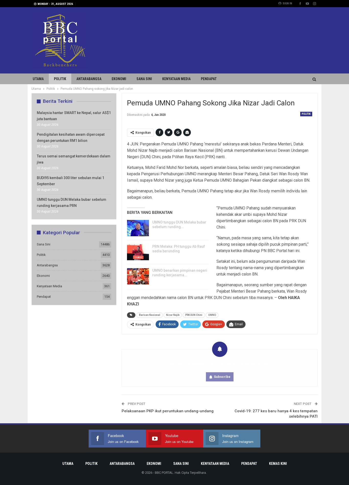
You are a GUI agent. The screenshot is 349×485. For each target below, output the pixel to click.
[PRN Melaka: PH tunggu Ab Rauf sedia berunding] (138, 252)
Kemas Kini (278, 464)
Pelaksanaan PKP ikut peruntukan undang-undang (168, 411)
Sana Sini (144, 79)
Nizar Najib (172, 315)
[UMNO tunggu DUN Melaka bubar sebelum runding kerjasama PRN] (138, 228)
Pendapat (209, 79)
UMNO (212, 315)
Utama (38, 79)
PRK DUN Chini (193, 315)
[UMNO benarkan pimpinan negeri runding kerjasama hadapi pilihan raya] (138, 276)
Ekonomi (119, 79)
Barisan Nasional (149, 315)
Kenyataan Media (176, 79)
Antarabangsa (88, 79)
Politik (60, 79)
